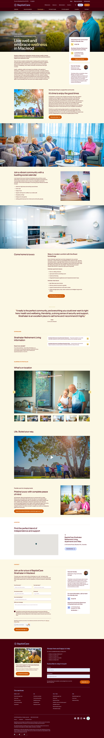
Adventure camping (37, 696)
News (71, 1)
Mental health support (57, 706)
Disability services (36, 700)
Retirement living (17, 700)
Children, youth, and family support (59, 702)
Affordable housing (56, 708)
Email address (49, 673)
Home (15, 13)
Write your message (18, 602)
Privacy (15, 719)
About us (54, 4)
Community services (37, 698)
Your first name (17, 585)
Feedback (21, 719)
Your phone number (18, 591)
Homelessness (36, 702)
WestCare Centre (36, 704)
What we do (47, 4)
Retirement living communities (24, 13)
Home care (16, 698)
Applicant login (87, 1)
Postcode (36, 591)
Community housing (18, 702)
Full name (49, 667)
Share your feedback (78, 1)
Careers (69, 4)
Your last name (37, 585)
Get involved (62, 4)
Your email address (18, 597)
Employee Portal (28, 719)
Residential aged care (18, 696)
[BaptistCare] (22, 5)
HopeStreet (16, 704)
